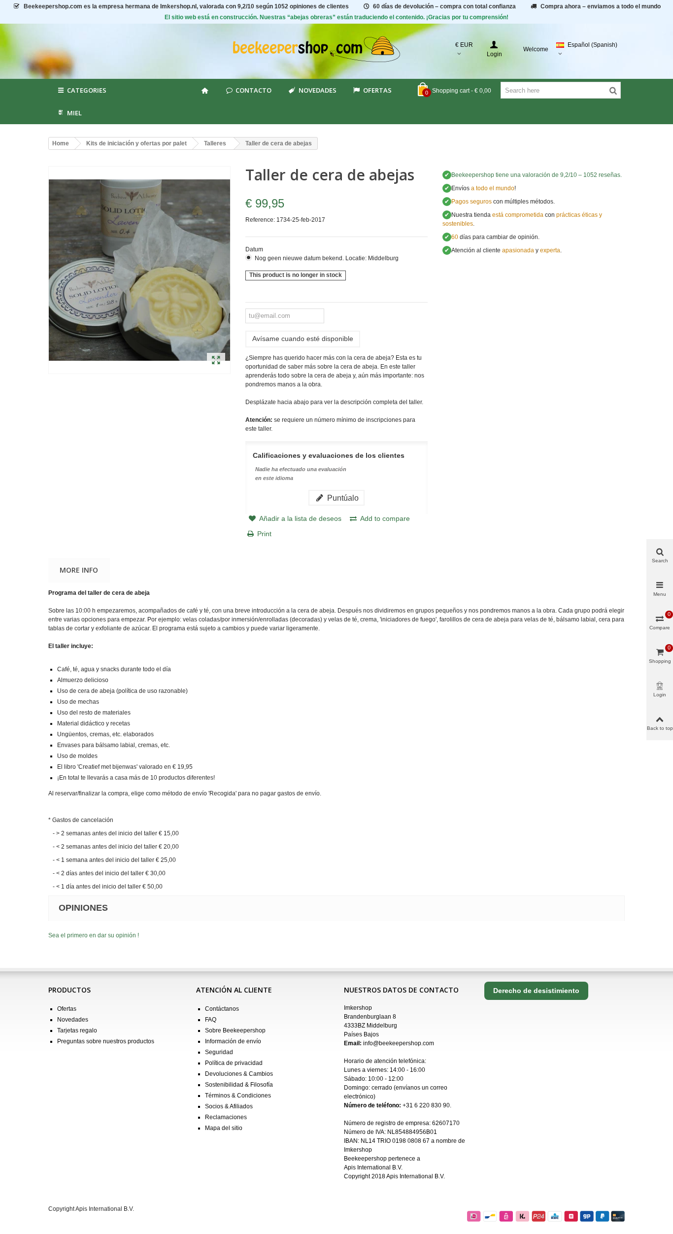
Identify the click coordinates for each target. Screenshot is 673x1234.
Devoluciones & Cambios (239, 1073)
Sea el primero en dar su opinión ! (93, 935)
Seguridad (219, 1052)
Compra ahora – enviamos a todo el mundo (600, 6)
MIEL (74, 112)
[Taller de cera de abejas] (216, 361)
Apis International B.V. (373, 1167)
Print (264, 534)
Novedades (317, 90)
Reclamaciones (226, 1117)
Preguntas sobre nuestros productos (105, 1041)
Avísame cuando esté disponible (302, 339)
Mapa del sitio (223, 1128)
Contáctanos (222, 1008)
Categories (86, 90)
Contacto (253, 90)
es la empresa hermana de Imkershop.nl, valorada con (186, 6)
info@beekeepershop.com (398, 1043)
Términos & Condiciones (238, 1095)
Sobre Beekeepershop (235, 1030)
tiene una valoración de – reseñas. (536, 174)
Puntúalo (342, 497)
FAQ (210, 1019)
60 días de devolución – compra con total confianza (444, 6)
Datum (255, 249)
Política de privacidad (234, 1063)
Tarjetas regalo (77, 1030)
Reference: (260, 219)
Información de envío (233, 1041)
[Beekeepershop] (336, 50)
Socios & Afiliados (229, 1106)
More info (79, 570)
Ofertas (377, 90)
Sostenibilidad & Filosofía (239, 1084)
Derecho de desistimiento (536, 990)
